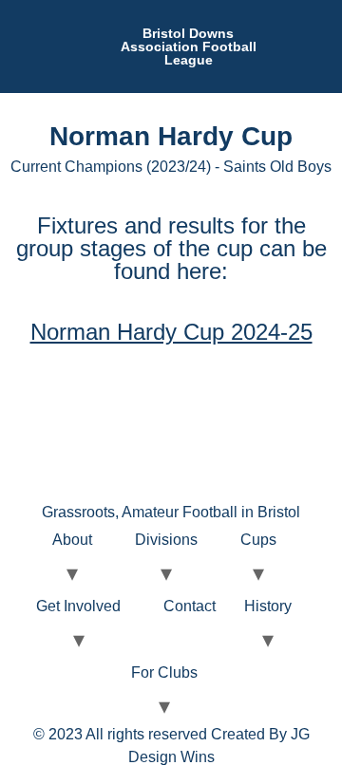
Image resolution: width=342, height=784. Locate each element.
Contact (189, 606)
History (268, 606)
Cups (258, 540)
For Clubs (164, 672)
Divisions (166, 540)
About (72, 540)
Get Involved (78, 606)
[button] (327, 46)
